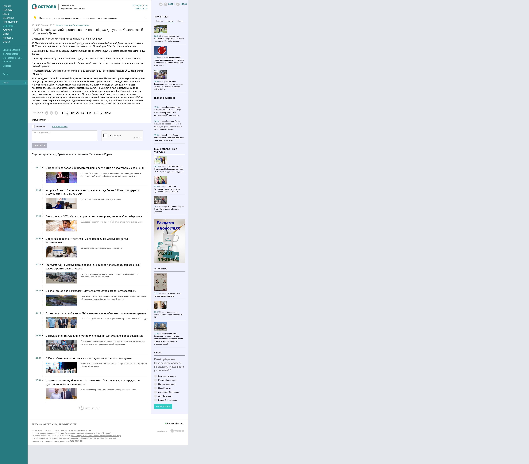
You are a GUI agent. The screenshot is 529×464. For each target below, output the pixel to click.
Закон (6, 14)
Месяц (180, 21)
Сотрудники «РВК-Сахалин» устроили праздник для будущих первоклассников (94, 335)
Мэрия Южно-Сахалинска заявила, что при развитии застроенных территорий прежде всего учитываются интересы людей (168, 339)
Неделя (169, 21)
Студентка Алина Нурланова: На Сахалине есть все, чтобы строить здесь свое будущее (169, 169)
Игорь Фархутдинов (167, 384)
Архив (6, 74)
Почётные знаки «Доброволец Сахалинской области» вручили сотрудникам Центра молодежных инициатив (93, 382)
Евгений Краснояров (167, 380)
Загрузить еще (92, 408)
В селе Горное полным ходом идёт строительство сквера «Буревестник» (91, 290)
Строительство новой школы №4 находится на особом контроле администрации (96, 313)
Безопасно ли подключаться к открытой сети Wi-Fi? (168, 314)
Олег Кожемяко (165, 396)
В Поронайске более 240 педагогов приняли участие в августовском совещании (95, 167)
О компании (50, 424)
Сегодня (159, 21)
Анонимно (40, 127)
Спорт (6, 34)
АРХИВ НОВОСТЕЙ (68, 424)
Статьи (6, 42)
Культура (7, 30)
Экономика (8, 18)
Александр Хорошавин (168, 392)
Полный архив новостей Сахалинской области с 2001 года (96, 436)
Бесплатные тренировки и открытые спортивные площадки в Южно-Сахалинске (169, 38)
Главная (7, 6)
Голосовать (163, 406)
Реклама (37, 424)
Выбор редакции (11, 50)
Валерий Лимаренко (167, 400)
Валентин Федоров (167, 376)
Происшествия (10, 22)
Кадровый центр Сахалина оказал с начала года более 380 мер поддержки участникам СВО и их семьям (92, 192)
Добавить (39, 145)
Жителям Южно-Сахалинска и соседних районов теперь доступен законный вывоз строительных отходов (93, 266)
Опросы (7, 66)
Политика (8, 10)
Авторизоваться (60, 126)
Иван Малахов (164, 388)
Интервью (8, 38)
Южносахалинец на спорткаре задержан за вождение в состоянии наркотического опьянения (78, 18)
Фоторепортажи (11, 54)
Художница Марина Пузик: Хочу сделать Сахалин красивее (169, 209)
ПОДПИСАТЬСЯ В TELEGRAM (86, 113)
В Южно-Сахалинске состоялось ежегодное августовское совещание (89, 358)
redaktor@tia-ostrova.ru (78, 430)
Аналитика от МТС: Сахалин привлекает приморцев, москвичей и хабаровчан (94, 216)
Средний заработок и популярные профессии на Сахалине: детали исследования (87, 240)
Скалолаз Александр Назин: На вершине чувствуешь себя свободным (167, 189)
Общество (8, 26)
